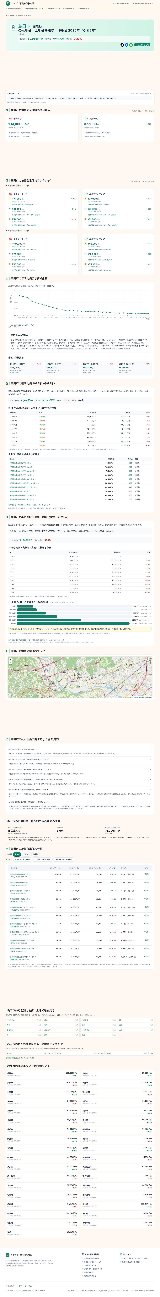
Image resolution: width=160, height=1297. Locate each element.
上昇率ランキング (90, 1265)
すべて (17, 854)
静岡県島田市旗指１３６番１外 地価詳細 (24, 225)
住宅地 (26, 854)
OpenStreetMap (140, 697)
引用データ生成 (84, 8)
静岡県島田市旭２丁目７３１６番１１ (23, 907)
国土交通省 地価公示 (22, 325)
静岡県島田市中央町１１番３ (20, 899)
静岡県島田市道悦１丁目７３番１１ (22, 475)
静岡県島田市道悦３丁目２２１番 (21, 467)
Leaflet (131, 697)
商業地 (35, 854)
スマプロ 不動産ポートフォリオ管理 (134, 1258)
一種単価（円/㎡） (93, 868)
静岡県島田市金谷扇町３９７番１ (21, 499)
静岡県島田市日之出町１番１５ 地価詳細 (24, 249)
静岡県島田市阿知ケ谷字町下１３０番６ (23, 483)
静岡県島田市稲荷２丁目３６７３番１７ (24, 924)
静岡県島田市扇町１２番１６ (20, 891)
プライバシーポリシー (26, 1286)
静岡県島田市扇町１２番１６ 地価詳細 (23, 260)
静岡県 (20, 16)
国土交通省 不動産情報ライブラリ (22, 640)
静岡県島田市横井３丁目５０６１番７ (23, 471)
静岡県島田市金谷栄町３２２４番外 (22, 495)
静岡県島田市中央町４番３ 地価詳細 (23, 204)
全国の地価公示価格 (14, 8)
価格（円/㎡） (54, 868)
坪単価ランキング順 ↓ (22, 859)
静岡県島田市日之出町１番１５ (20, 874)
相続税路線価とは (90, 1276)
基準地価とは (88, 1272)
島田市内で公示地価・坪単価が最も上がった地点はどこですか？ (30, 769)
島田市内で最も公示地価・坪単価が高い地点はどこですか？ (29, 759)
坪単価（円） (73, 868)
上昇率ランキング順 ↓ (43, 859)
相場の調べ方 (69, 8)
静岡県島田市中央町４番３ (19, 882)
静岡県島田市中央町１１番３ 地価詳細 (23, 270)
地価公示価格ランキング (34, 8)
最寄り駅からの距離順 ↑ (63, 859)
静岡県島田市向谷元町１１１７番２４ (23, 487)
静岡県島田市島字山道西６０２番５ (22, 948)
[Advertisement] (80, 71)
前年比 (111, 868)
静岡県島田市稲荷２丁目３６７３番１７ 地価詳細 (102, 225)
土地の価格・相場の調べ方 (93, 1269)
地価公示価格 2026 (122, 3)
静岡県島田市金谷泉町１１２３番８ (22, 940)
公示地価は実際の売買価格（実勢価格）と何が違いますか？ (29, 802)
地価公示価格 (10, 16)
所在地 (13, 868)
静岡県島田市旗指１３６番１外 (20, 915)
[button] (78, 674)
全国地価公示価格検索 (91, 1258)
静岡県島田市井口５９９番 (19, 491)
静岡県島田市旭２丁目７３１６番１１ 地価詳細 (26, 215)
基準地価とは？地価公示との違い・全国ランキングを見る (28, 505)
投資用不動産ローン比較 (143, 3)
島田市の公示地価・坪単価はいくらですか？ (23, 749)
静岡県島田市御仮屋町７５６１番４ (22, 479)
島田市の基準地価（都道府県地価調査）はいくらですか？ (28, 790)
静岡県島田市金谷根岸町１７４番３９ (23, 957)
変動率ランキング (54, 8)
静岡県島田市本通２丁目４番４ (20, 463)
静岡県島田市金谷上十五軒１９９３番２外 (24, 932)
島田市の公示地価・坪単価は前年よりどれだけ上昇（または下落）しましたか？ (35, 779)
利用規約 (11, 1286)
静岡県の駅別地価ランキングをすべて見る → (21, 1058)
